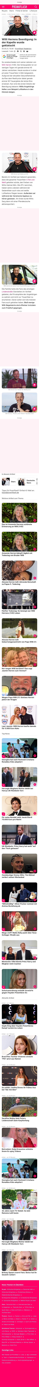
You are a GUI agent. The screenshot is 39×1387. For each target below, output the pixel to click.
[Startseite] (19, 7)
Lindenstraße (7, 292)
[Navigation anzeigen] (3, 7)
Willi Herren (6, 65)
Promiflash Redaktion (23, 49)
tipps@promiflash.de (10, 493)
